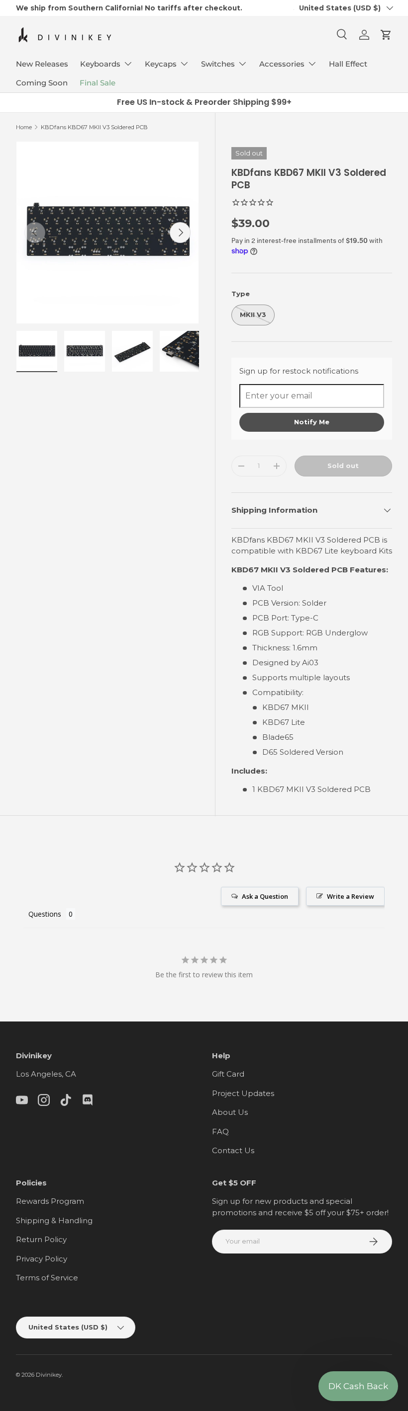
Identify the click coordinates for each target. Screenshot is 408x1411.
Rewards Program (50, 1201)
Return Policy (41, 1239)
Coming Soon (42, 82)
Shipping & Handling (54, 1220)
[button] (386, 35)
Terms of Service (47, 1277)
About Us (230, 1112)
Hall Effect (348, 64)
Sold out (343, 466)
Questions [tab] (44, 914)
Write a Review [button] (350, 896)
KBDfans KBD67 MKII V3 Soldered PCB (94, 127)
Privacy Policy (41, 1258)
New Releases (42, 64)
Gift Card (228, 1074)
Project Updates (243, 1093)
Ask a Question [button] (265, 896)
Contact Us (233, 1150)
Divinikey (49, 1374)
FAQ (220, 1131)
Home (24, 127)
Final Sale (97, 82)
